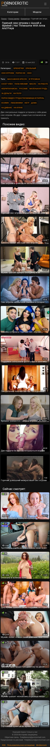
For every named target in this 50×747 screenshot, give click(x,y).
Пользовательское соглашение (21, 745)
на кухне (18, 107)
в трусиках (34, 79)
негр (27, 103)
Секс (29, 73)
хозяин (5, 103)
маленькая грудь (38, 88)
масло (32, 84)
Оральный (31, 68)
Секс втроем (7, 73)
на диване (6, 107)
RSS (3, 745)
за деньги (6, 93)
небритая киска (9, 88)
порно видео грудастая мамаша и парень (22, 98)
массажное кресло (17, 79)
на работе (43, 84)
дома (34, 103)
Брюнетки (19, 68)
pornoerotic (14, 3)
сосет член (7, 84)
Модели (37, 11)
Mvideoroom (41, 745)
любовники (17, 103)
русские (23, 88)
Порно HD (20, 73)
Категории (12, 11)
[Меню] (45, 4)
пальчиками (21, 84)
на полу (17, 93)
